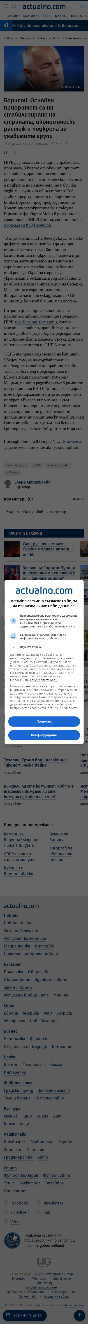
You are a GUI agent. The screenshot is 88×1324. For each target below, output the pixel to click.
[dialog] (44, 662)
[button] (44, 647)
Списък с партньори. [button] (44, 680)
